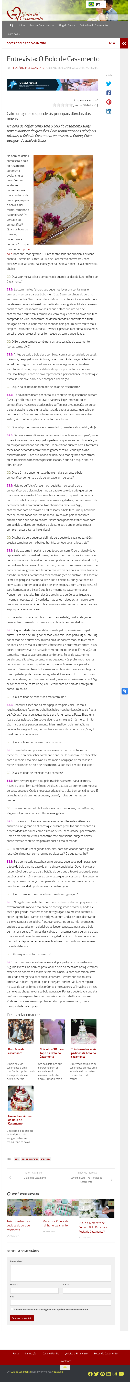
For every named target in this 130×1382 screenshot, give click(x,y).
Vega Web (57, 1371)
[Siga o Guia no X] (96, 1374)
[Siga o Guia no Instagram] (114, 1374)
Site (12, 1296)
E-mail (67, 1284)
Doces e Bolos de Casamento (26, 43)
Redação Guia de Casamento (28, 68)
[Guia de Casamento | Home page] (25, 14)
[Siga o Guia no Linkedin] (108, 1374)
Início (22, 25)
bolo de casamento (30, 1159)
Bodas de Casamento (105, 1353)
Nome (14, 1284)
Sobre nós (12, 34)
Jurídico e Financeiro (76, 1353)
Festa (16, 1353)
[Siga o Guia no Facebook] (90, 1374)
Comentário (16, 1261)
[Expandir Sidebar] (124, 43)
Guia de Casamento (40, 25)
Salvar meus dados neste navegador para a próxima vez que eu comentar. (51, 1309)
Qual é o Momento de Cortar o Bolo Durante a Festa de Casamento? (93, 1227)
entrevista (45, 1159)
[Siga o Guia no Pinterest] (102, 1374)
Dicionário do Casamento (94, 25)
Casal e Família (50, 1353)
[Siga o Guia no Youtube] (120, 1374)
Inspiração (30, 1353)
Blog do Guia (66, 25)
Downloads (65, 1361)
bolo (17, 1159)
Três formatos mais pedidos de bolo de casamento (18, 1225)
